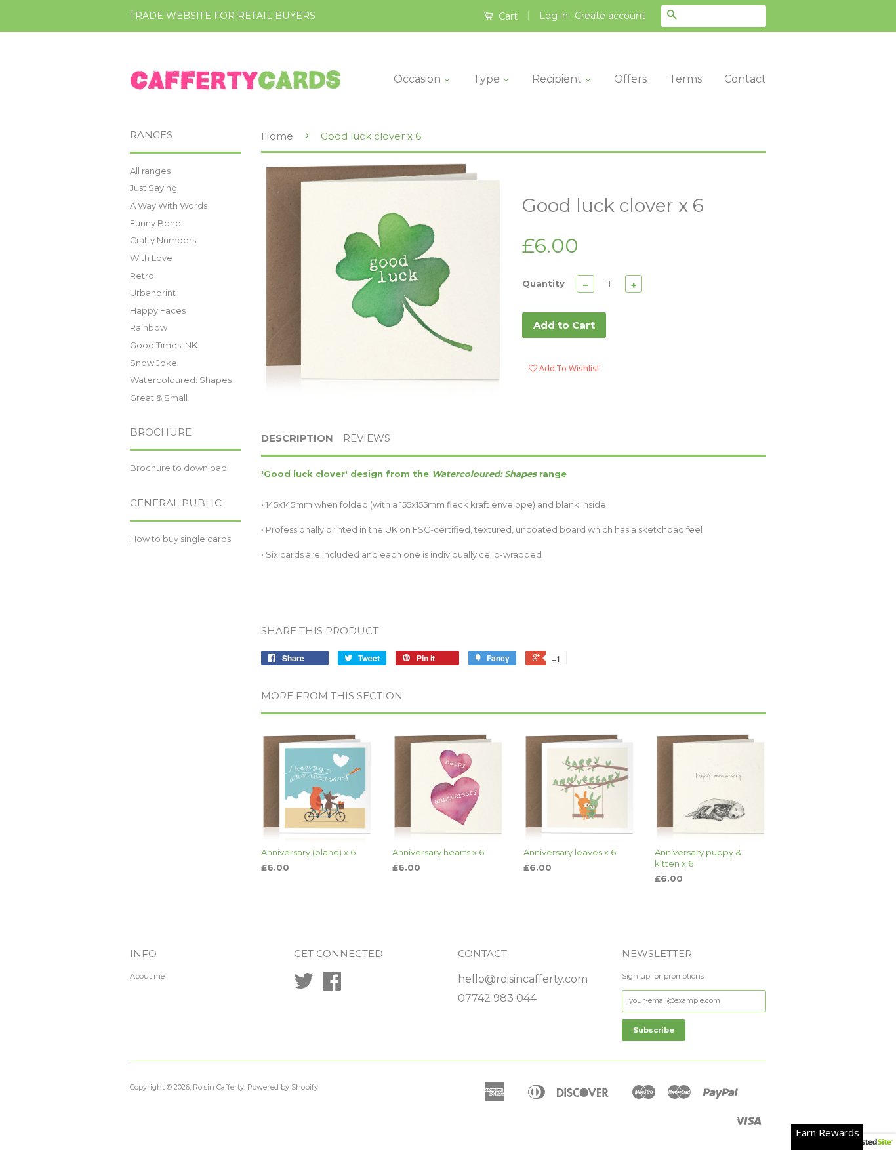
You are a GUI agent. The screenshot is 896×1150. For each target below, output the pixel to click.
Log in (553, 16)
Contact (745, 79)
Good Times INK (163, 345)
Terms (685, 79)
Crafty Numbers (163, 240)
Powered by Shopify (282, 1087)
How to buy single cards (180, 538)
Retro (142, 275)
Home (277, 136)
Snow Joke (153, 363)
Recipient (558, 79)
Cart (507, 16)
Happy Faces (158, 310)
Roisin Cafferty (218, 1087)
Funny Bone (155, 223)
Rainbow (148, 327)
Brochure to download (178, 467)
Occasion (418, 79)
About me (147, 976)
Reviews (366, 438)
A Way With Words (168, 205)
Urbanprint (153, 292)
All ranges (150, 170)
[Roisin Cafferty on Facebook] (332, 986)
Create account (610, 16)
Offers (630, 79)
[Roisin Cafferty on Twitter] (304, 986)
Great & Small (159, 397)
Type (487, 79)
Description (297, 438)
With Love (151, 258)
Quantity (543, 283)
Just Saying (153, 187)
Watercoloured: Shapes (181, 380)
